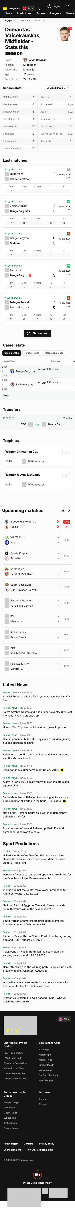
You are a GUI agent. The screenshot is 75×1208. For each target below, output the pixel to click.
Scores (40, 13)
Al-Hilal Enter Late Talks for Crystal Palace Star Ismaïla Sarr (36, 698)
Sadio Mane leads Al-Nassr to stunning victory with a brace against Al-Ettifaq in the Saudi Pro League (35, 799)
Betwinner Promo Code (16, 1063)
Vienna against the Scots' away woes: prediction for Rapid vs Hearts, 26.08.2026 (34, 891)
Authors (43, 1099)
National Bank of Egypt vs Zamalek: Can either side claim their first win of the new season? (34, 907)
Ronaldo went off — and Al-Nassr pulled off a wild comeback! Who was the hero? (33, 830)
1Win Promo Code (13, 1058)
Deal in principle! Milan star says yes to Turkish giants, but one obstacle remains (36, 740)
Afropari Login (11, 1102)
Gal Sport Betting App (50, 1075)
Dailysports (9, 20)
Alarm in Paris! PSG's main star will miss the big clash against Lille (36, 783)
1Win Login (9, 1107)
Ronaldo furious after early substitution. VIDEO (31, 769)
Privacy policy (46, 1143)
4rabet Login (10, 1123)
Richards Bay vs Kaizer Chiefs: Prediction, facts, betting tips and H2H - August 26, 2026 (37, 938)
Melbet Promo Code (14, 1068)
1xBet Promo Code (13, 1052)
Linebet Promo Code (14, 1073)
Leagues (55, 13)
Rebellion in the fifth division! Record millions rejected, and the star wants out (36, 756)
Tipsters (43, 1104)
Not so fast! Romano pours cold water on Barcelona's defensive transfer (35, 814)
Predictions (24, 13)
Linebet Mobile (46, 1065)
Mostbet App (45, 1059)
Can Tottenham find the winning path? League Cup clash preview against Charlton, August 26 (37, 968)
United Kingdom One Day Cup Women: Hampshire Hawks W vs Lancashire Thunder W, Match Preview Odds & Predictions (34, 859)
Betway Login (11, 1128)
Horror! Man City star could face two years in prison (34, 727)
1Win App (44, 1049)
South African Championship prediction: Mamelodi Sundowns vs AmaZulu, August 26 (33, 922)
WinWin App (45, 1070)
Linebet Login (10, 1112)
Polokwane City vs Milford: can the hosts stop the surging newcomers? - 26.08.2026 (33, 953)
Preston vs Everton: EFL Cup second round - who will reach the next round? (35, 999)
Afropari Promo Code (15, 1078)
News (8, 13)
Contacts (28, 1143)
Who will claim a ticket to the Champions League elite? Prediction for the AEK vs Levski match (36, 984)
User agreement (12, 1149)
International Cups (53, 352)
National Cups (32, 352)
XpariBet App (46, 1080)
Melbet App (45, 1054)
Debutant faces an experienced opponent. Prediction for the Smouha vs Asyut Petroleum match (37, 876)
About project (11, 1143)
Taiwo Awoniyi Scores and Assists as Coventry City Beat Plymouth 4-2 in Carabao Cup (37, 713)
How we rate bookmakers (40, 1149)
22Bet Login (10, 1117)
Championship (11, 352)
